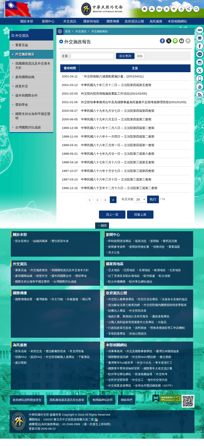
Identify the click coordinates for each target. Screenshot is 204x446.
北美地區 (175, 270)
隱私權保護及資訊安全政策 (67, 399)
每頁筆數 (127, 199)
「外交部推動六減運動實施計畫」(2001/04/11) (112, 76)
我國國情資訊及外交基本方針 (32, 65)
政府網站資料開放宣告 (27, 399)
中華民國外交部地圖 (96, 419)
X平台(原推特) (199, 70)
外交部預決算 (137, 310)
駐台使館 (164, 275)
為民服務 (155, 21)
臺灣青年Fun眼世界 (120, 362)
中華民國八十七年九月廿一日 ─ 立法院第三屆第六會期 (117, 153)
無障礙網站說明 (102, 399)
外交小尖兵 (144, 362)
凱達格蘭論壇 (143, 374)
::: (11, 32)
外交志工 (138, 379)
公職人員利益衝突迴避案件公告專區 (131, 322)
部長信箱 (199, 37)
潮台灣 (86, 299)
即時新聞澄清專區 (119, 241)
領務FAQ (21, 357)
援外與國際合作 (26, 95)
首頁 (67, 31)
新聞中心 (48, 21)
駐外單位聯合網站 (119, 374)
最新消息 (140, 241)
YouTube (199, 86)
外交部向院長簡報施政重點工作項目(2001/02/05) (114, 93)
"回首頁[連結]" (144, 9)
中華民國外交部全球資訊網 (102, 9)
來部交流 (36, 351)
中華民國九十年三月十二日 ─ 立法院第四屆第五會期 (116, 85)
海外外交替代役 (157, 379)
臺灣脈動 (42, 299)
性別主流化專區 (148, 299)
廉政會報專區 (160, 316)
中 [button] (173, 9)
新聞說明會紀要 (139, 246)
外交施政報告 (24, 54)
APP (199, 78)
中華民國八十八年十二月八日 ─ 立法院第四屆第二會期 (117, 128)
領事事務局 (115, 351)
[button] (153, 199)
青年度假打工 (163, 362)
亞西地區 (129, 270)
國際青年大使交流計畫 (158, 368)
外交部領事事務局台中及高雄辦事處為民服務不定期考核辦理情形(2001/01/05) (133, 102)
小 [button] (181, 9)
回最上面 (140, 214)
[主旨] (66, 55)
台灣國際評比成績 (28, 127)
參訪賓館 (21, 362)
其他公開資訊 (137, 333)
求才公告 (114, 252)
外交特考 (162, 374)
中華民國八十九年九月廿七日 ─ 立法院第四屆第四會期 (117, 110)
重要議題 (174, 246)
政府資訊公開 (134, 21)
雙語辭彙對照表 (56, 351)
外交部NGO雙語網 (144, 357)
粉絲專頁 (199, 45)
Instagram (199, 62)
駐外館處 (149, 275)
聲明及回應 (170, 241)
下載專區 (84, 357)
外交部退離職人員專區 (60, 357)
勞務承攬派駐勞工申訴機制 (167, 327)
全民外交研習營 (118, 379)
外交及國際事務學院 (139, 351)
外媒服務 (72, 299)
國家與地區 (91, 21)
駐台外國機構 (116, 281)
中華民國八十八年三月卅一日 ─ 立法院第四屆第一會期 (117, 145)
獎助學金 (21, 104)
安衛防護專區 (116, 333)
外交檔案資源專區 (119, 385)
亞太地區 (114, 270)
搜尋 (196, 9)
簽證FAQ (36, 357)
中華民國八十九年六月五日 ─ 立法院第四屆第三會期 (116, 119)
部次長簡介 (22, 241)
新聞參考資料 (116, 246)
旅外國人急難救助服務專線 (199, 29)
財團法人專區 (116, 310)
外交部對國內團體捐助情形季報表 (165, 305)
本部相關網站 (177, 21)
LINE (199, 54)
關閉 (104, 225)
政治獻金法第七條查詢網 (124, 305)
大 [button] (166, 9)
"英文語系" (159, 9)
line (175, 40)
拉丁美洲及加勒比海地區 (124, 275)
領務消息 (159, 246)
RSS (199, 94)
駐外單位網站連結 (140, 281)
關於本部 (26, 21)
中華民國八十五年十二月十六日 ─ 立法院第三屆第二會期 (119, 188)
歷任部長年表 (60, 241)
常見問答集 (77, 351)
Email (181, 40)
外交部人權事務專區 (121, 299)
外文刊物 (57, 299)
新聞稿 (154, 241)
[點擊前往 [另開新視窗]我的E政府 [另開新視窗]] (156, 398)
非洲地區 (144, 270)
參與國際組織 (24, 77)
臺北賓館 (165, 357)
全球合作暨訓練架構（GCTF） (154, 385)
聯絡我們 (126, 399)
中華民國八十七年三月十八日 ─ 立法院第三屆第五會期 (117, 162)
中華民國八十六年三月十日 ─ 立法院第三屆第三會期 (116, 179)
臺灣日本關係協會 (167, 351)
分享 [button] (189, 9)
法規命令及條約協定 (175, 299)
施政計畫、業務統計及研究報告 (128, 316)
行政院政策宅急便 (119, 327)
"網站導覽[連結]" (152, 9)
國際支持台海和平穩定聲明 (32, 116)
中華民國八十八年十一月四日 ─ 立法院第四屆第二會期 (117, 136)
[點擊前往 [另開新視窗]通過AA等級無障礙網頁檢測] (170, 398)
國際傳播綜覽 (23, 299)
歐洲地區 (160, 270)
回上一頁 (112, 214)
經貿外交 (21, 86)
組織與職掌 (40, 241)
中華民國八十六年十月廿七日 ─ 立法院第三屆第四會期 (117, 171)
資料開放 (140, 327)
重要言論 (21, 45)
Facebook (162, 40)
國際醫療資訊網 (118, 357)
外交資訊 (69, 21)
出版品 (162, 322)
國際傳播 (112, 21)
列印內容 (188, 40)
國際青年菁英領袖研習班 (124, 368)
